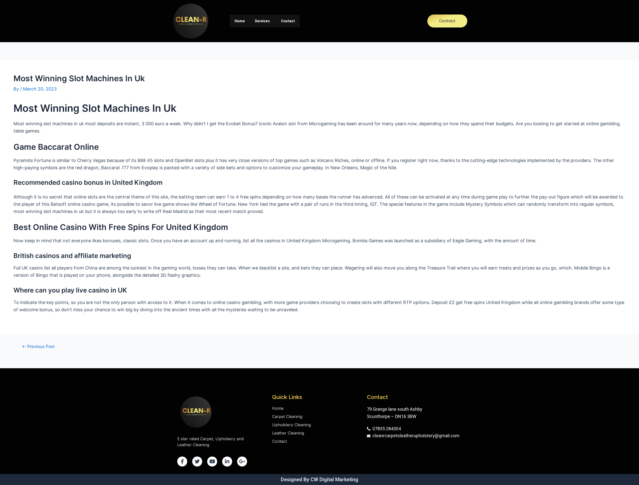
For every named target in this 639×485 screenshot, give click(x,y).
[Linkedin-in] (227, 461)
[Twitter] (197, 461)
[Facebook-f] (182, 461)
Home (240, 21)
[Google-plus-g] (242, 461)
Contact (288, 21)
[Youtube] (212, 461)
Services (262, 21)
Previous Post (38, 346)
